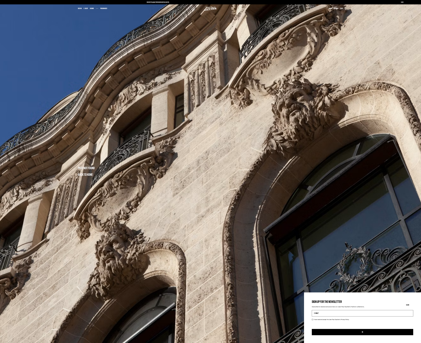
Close (407, 305)
